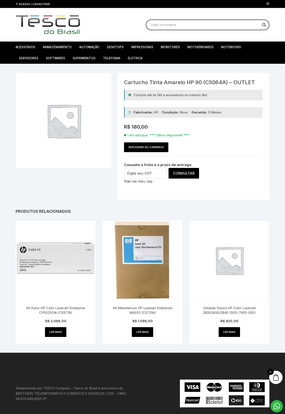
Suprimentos (84, 58)
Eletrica (135, 58)
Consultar (184, 173)
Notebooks (231, 47)
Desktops (115, 47)
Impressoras (142, 47)
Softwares (55, 58)
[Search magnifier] (264, 25)
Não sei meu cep (138, 181)
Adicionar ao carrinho (146, 147)
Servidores (28, 58)
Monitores (170, 47)
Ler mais (55, 332)
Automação (89, 47)
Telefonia (111, 58)
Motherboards (200, 47)
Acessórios (25, 47)
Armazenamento (57, 47)
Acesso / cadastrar (34, 4)
